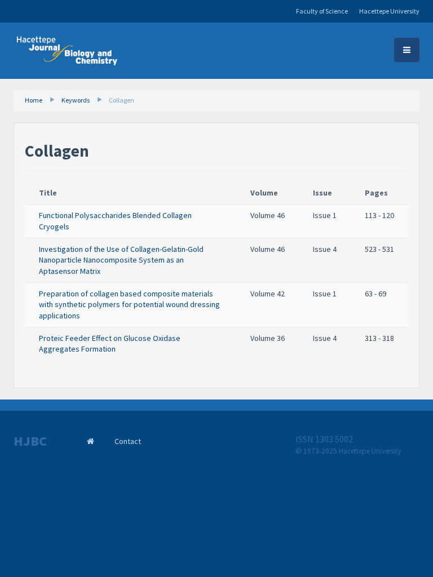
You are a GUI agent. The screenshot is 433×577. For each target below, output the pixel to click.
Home (33, 100)
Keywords (75, 100)
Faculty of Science (322, 11)
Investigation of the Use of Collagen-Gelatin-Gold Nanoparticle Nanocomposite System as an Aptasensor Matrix (121, 260)
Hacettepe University (389, 11)
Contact (127, 441)
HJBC (30, 441)
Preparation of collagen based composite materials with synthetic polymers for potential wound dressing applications (129, 304)
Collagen (121, 100)
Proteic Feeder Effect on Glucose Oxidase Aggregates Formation (109, 343)
